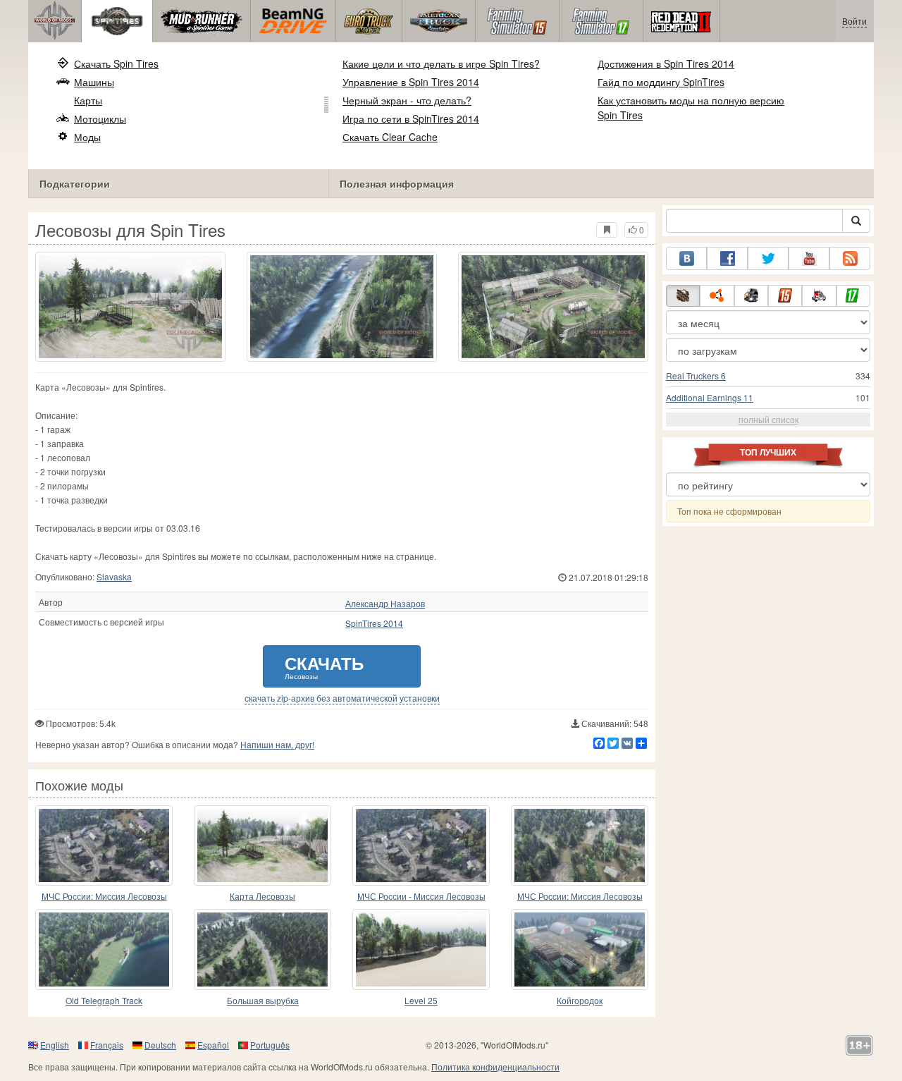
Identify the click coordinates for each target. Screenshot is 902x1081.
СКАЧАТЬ (324, 666)
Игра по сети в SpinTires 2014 (410, 118)
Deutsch (160, 1045)
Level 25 (421, 1000)
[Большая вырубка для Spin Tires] (262, 949)
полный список (768, 419)
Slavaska (114, 576)
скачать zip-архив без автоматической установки (342, 698)
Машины (94, 82)
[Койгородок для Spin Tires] (579, 949)
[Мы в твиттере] (768, 258)
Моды (87, 137)
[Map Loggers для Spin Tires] (262, 845)
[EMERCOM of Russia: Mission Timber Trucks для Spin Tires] (104, 845)
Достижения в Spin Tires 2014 (666, 63)
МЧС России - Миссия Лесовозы (421, 896)
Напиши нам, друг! (277, 744)
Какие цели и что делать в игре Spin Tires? (441, 63)
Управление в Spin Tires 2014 (410, 82)
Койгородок (580, 1000)
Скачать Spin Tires (116, 63)
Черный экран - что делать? (406, 100)
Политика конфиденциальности (495, 1067)
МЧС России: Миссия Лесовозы (104, 896)
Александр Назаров (385, 603)
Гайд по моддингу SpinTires (661, 82)
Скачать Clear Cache (390, 137)
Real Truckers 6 (696, 375)
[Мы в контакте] (686, 258)
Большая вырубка (263, 1000)
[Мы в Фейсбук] (727, 258)
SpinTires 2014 (374, 623)
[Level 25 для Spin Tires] (421, 949)
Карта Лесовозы (262, 896)
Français (106, 1045)
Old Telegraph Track (104, 1000)
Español (213, 1045)
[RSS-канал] (849, 258)
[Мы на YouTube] (809, 258)
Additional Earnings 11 (709, 397)
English (54, 1045)
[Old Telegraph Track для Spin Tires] (104, 949)
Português (270, 1045)
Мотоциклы (100, 118)
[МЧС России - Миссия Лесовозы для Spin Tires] (421, 845)
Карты (88, 100)
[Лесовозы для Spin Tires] (130, 307)
